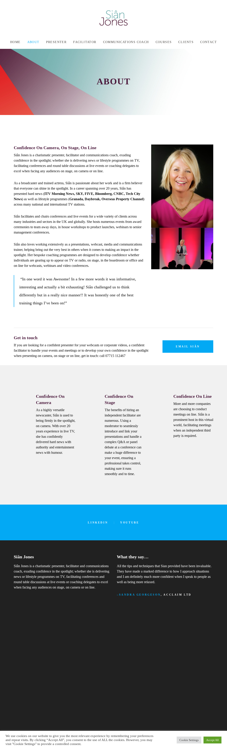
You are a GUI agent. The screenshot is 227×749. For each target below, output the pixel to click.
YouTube (129, 522)
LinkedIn (98, 522)
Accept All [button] (212, 740)
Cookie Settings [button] (189, 740)
